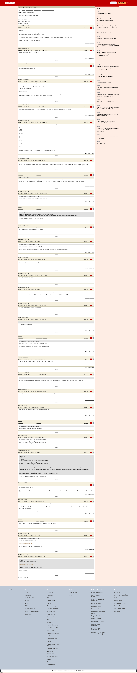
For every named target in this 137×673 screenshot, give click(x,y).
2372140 (39, 485)
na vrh (56, 45)
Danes (24, 3)
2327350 (21, 391)
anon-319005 (21, 172)
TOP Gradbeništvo (52, 656)
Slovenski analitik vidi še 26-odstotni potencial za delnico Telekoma (107, 75)
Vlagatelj (122, 2)
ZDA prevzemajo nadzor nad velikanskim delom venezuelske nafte (108, 108)
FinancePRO (50, 617)
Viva (70, 595)
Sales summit (95, 609)
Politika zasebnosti (30, 608)
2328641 (39, 423)
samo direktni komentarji (27, 15)
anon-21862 (21, 104)
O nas (26, 592)
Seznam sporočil (29, 10)
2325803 (21, 338)
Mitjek (19, 405)
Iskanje (34, 7)
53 (27, 23)
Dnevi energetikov (96, 606)
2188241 (21, 81)
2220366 (21, 227)
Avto (48, 597)
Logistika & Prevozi (52, 627)
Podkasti (42, 3)
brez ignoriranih (30, 12)
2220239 (21, 209)
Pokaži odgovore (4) (89, 43)
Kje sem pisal (51, 10)
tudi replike (35, 15)
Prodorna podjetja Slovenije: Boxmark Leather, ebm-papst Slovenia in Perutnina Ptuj (108, 45)
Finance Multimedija (52, 608)
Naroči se (113, 2)
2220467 (39, 241)
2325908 (21, 374)
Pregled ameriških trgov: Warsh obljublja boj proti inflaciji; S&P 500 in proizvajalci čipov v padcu (108, 130)
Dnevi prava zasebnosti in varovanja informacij (98, 633)
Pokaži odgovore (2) (89, 298)
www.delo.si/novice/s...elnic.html (25, 543)
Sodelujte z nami (29, 597)
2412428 (21, 535)
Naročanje (28, 595)
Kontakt (27, 603)
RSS (26, 606)
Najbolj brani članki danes (104, 13)
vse (21, 12)
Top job (49, 659)
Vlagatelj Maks (51, 664)
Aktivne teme (45, 10)
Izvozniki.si (50, 622)
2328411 (21, 407)
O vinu (49, 641)
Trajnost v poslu (51, 662)
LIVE (19, 3)
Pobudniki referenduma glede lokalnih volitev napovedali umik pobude (107, 19)
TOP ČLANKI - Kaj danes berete (105, 33)
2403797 (21, 501)
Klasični (23, 10)
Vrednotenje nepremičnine (121, 595)
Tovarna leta (50, 653)
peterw (19, 207)
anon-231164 (21, 257)
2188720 (21, 106)
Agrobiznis (50, 595)
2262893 (21, 319)
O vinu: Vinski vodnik (119, 608)
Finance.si (50, 592)
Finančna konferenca (97, 603)
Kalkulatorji (51, 3)
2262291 (21, 289)
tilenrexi (20, 48)
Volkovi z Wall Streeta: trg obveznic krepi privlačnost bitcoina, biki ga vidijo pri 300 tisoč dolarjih (108, 68)
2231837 (39, 289)
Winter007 (20, 79)
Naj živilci (49, 636)
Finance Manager (52, 606)
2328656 (21, 423)
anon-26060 (21, 450)
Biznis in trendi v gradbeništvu (96, 629)
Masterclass (60, 3)
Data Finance (51, 600)
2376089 (21, 452)
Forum (35, 3)
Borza (29, 3)
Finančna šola (51, 611)
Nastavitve (27, 7)
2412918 (21, 556)
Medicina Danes (73, 592)
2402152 (21, 485)
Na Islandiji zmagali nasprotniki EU (106, 38)
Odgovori (86, 27)
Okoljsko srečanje (96, 618)
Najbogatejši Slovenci (53, 633)
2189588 (21, 160)
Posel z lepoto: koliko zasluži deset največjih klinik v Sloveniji (106, 122)
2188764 (21, 122)
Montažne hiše (51, 630)
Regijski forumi (95, 616)
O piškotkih (28, 614)
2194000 (21, 193)
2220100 (39, 209)
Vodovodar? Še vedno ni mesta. (105, 61)
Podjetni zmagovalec (53, 648)
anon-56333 (21, 225)
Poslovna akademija (97, 592)
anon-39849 (21, 25)
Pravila (30, 7)
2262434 (21, 305)
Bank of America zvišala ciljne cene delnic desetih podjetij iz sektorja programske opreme (106, 54)
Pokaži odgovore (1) (89, 58)
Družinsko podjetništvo (97, 621)
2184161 (21, 27)
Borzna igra (117, 592)
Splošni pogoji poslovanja (32, 611)
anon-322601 (21, 317)
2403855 (21, 521)
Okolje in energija (52, 638)
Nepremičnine (51, 614)
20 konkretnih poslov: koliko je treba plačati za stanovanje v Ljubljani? (107, 26)
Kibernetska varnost (52, 625)
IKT (48, 619)
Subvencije (50, 651)
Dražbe (49, 603)
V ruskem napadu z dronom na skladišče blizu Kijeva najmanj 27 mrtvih (108, 95)
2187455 (21, 66)
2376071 (39, 452)
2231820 (21, 275)
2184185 (21, 50)
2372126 (21, 437)
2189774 (39, 175)
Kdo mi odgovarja (37, 10)
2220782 (21, 241)
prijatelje (24, 12)
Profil (23, 7)
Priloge (27, 600)
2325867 (21, 359)
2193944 (21, 175)
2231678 (21, 259)
